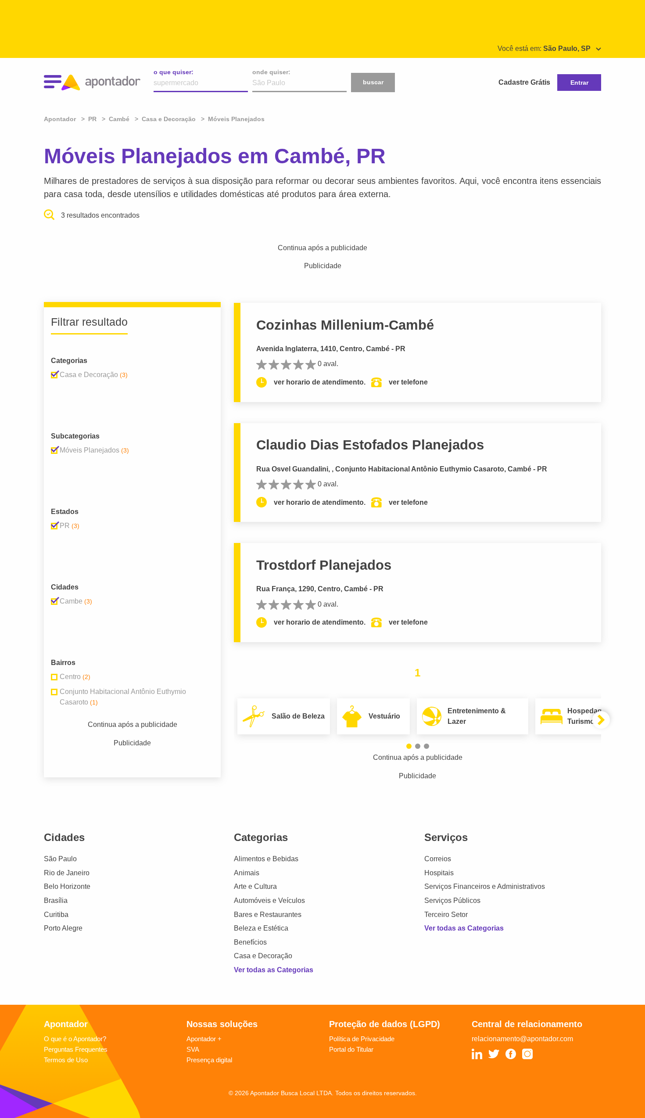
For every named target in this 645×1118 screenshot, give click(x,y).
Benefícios (250, 942)
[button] (409, 746)
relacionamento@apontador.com (522, 1039)
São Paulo (60, 859)
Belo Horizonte (67, 886)
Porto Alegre (63, 928)
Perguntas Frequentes (76, 1049)
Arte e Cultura (255, 886)
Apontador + (204, 1039)
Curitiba (56, 914)
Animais (246, 873)
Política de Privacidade (361, 1039)
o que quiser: (174, 72)
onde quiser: (271, 72)
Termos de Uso (66, 1060)
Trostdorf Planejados (323, 565)
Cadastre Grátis (524, 82)
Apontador (61, 118)
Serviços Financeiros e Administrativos (484, 886)
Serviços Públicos (452, 900)
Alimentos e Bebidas (266, 859)
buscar (373, 82)
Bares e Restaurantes (267, 914)
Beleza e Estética (261, 928)
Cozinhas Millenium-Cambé (345, 325)
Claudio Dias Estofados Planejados (370, 445)
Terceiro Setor (446, 914)
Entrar (579, 82)
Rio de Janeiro (67, 873)
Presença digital (209, 1060)
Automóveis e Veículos (269, 900)
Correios (437, 859)
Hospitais (439, 873)
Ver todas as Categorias (273, 970)
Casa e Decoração (263, 956)
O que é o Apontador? (75, 1039)
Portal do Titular (351, 1049)
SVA (192, 1049)
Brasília (56, 900)
